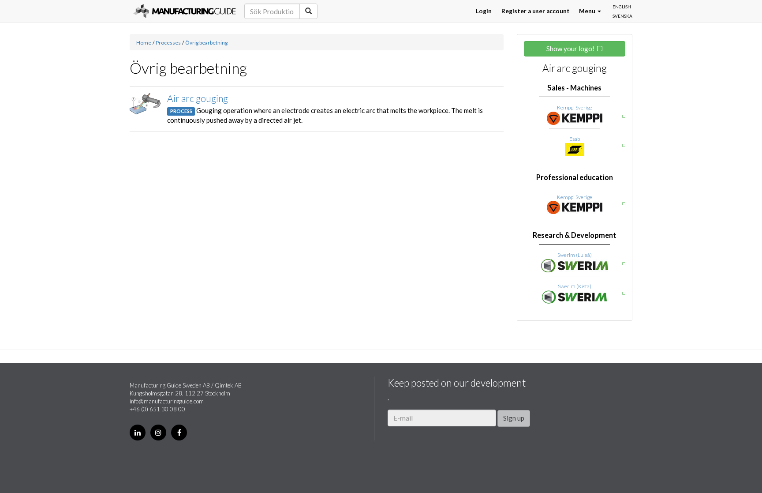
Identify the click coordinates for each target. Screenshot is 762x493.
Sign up (513, 418)
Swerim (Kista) (574, 286)
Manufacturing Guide (184, 11)
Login (484, 11)
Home (143, 42)
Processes (168, 42)
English (622, 6)
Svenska (622, 16)
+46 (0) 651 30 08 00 (157, 409)
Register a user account (535, 11)
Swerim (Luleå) (574, 255)
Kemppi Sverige (574, 107)
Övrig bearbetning (206, 42)
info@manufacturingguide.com (167, 401)
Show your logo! (570, 49)
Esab (574, 138)
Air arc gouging (197, 98)
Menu (588, 11)
